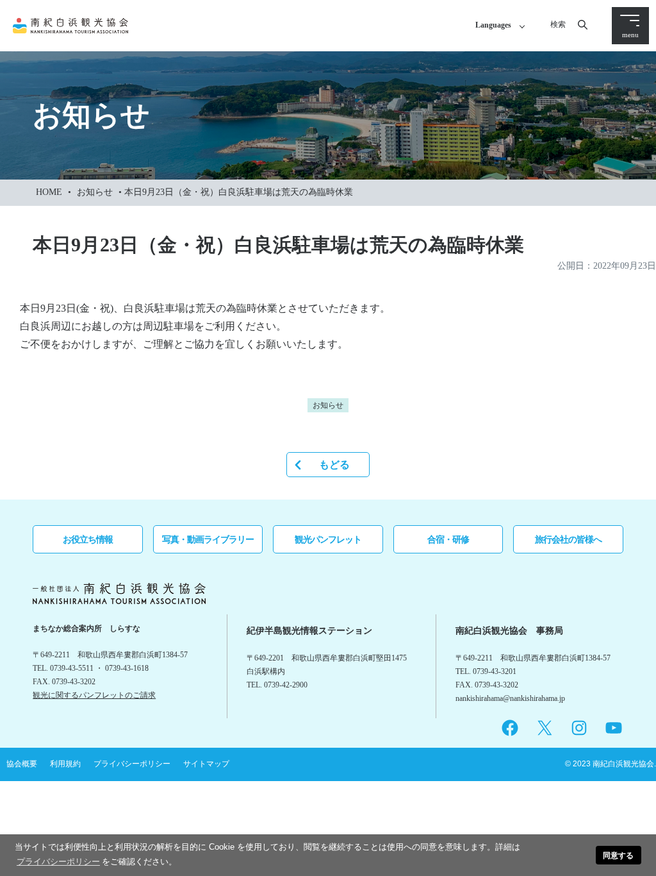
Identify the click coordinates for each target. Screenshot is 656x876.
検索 (558, 24)
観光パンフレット (328, 539)
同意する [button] (618, 855)
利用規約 (65, 763)
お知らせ (95, 192)
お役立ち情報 (88, 539)
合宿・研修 (448, 539)
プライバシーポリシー (132, 763)
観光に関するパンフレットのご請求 (94, 695)
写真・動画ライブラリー (208, 539)
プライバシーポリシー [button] (58, 861)
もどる (334, 464)
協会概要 (21, 763)
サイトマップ (206, 763)
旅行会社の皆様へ (568, 539)
